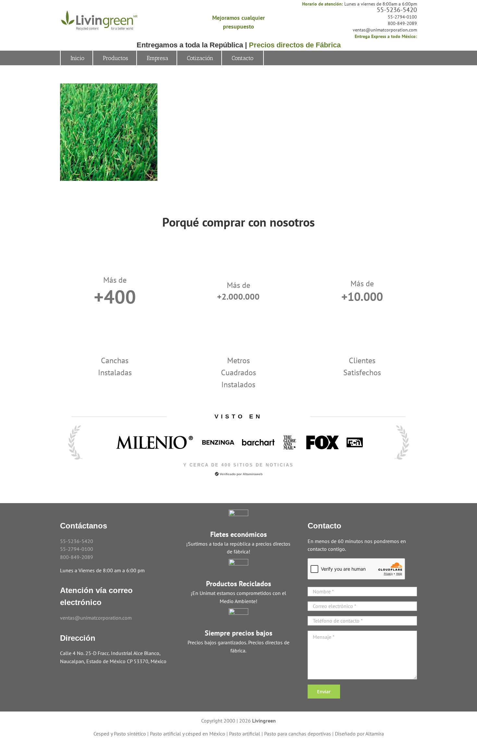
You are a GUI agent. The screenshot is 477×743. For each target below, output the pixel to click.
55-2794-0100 (402, 17)
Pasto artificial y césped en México (187, 733)
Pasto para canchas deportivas (297, 733)
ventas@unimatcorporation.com (385, 30)
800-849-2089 (402, 23)
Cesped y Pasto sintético (119, 733)
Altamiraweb (253, 474)
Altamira (374, 733)
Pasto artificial (244, 733)
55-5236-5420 (397, 10)
